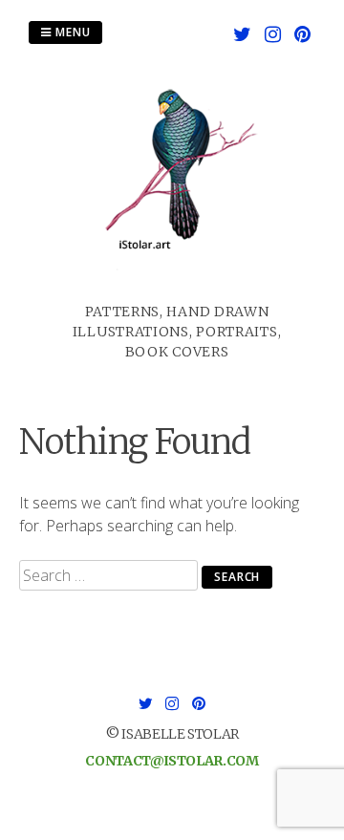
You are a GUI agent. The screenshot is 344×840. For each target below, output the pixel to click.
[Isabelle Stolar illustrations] (176, 290)
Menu (71, 32)
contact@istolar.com (171, 760)
